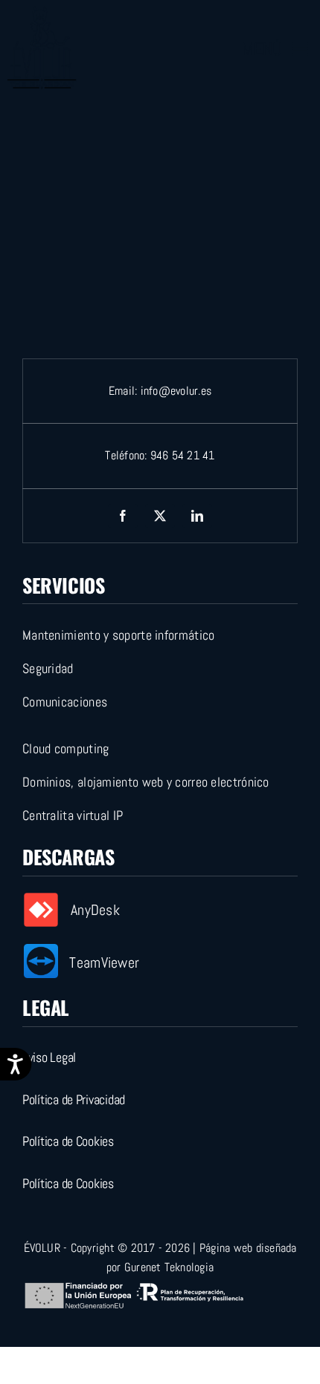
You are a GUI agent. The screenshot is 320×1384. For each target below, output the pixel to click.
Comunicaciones (64, 701)
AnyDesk (95, 909)
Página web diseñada (248, 1248)
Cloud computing (65, 748)
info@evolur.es (176, 391)
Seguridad (48, 668)
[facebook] (123, 516)
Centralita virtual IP (72, 815)
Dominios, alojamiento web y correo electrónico (145, 781)
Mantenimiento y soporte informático (118, 634)
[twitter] (160, 516)
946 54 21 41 (182, 455)
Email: (125, 391)
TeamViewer (104, 962)
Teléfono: (127, 455)
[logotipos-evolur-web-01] (41, 12)
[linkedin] (197, 516)
